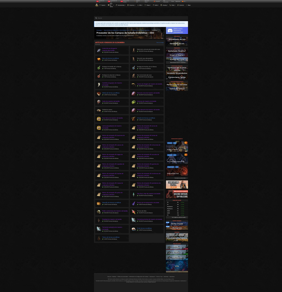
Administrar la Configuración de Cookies (138, 276)
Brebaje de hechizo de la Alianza (147, 67)
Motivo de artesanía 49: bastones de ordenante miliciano (113, 136)
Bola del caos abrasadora (145, 58)
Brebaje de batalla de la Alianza (111, 67)
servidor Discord (123, 25)
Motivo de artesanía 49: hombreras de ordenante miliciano (148, 174)
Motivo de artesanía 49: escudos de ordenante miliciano (148, 155)
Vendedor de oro (100, 1)
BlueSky (114, 276)
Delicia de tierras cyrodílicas (110, 93)
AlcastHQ (158, 1)
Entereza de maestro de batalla (146, 101)
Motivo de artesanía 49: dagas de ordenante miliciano (112, 155)
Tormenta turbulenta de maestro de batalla (112, 228)
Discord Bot (138, 1)
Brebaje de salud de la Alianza (111, 75)
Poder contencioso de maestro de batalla (115, 211)
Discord (109, 276)
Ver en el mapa (160, 42)
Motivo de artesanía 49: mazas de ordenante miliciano (112, 184)
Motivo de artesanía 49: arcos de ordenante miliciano (147, 127)
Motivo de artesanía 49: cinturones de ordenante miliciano (148, 146)
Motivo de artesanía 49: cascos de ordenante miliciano (112, 146)
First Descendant (165, 1)
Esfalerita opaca (107, 109)
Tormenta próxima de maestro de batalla (149, 219)
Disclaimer (172, 276)
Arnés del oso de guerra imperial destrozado (109, 49)
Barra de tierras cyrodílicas (110, 58)
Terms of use (159, 276)
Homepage (99, 30)
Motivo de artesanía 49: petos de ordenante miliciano (112, 194)
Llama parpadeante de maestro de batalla (112, 127)
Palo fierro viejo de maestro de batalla (148, 193)
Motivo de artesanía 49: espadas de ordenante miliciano (113, 165)
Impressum (152, 276)
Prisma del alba (141, 211)
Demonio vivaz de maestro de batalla (148, 93)
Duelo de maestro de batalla (111, 101)
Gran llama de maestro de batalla (112, 118)
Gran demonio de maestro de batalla (148, 109)
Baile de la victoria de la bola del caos (148, 49)
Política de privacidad (123, 276)
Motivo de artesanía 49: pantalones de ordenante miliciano (149, 184)
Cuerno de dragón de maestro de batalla (149, 84)
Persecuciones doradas (125, 1)
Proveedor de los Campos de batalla (141, 30)
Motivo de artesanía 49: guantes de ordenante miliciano (148, 165)
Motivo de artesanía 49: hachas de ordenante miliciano (112, 174)
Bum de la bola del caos (144, 75)
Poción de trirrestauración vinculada (148, 202)
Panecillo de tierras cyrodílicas (111, 202)
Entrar (172, 1)
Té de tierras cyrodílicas (144, 228)
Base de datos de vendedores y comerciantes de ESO (117, 30)
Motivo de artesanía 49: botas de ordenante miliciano (147, 136)
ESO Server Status (147, 1)
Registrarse (178, 1)
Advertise (166, 276)
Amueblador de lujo (112, 1)
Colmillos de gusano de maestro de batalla (112, 84)
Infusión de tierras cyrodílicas (146, 118)
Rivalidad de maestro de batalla (112, 219)
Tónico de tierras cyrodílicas (110, 237)
